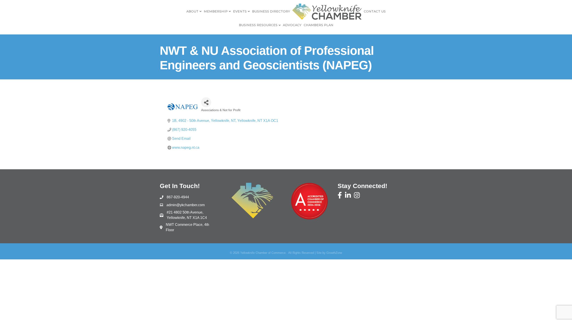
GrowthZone (334, 252)
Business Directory (271, 11)
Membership (216, 11)
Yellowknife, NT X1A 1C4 (187, 215)
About (192, 11)
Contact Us (375, 11)
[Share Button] (206, 102)
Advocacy (292, 25)
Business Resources (258, 25)
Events (240, 11)
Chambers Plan (318, 25)
